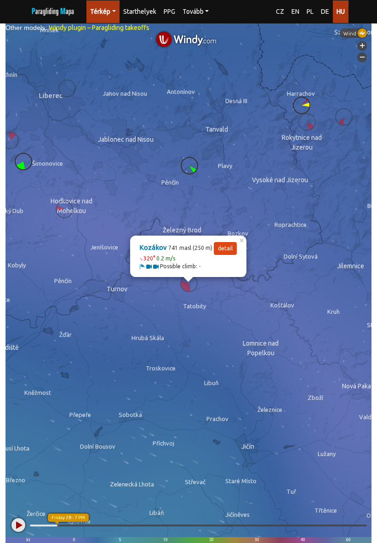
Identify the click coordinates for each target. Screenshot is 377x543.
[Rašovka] (23, 161)
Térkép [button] (100, 11)
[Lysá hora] (344, 117)
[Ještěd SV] (10, 140)
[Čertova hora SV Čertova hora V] (301, 105)
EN (295, 11)
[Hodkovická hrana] (64, 209)
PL (310, 11)
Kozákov (153, 247)
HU (341, 11)
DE (325, 11)
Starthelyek (139, 11)
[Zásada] (189, 165)
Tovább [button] (193, 11)
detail (225, 248)
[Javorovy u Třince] (67, 88)
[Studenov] (307, 122)
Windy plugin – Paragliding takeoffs (99, 27)
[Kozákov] (189, 283)
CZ (280, 11)
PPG (169, 11)
